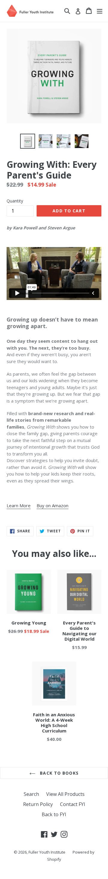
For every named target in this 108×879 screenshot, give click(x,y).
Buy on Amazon (52, 505)
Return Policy (38, 804)
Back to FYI (54, 814)
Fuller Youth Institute (46, 852)
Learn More (19, 505)
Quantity (15, 201)
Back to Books (58, 773)
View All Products (65, 794)
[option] (28, 141)
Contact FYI (72, 804)
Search (31, 794)
